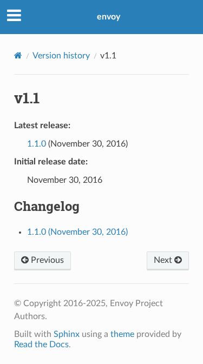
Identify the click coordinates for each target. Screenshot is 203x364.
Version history (61, 55)
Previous (46, 260)
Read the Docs (41, 344)
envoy (108, 16)
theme (122, 334)
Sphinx (67, 334)
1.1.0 (36, 144)
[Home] (18, 55)
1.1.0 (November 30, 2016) (77, 232)
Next (164, 260)
